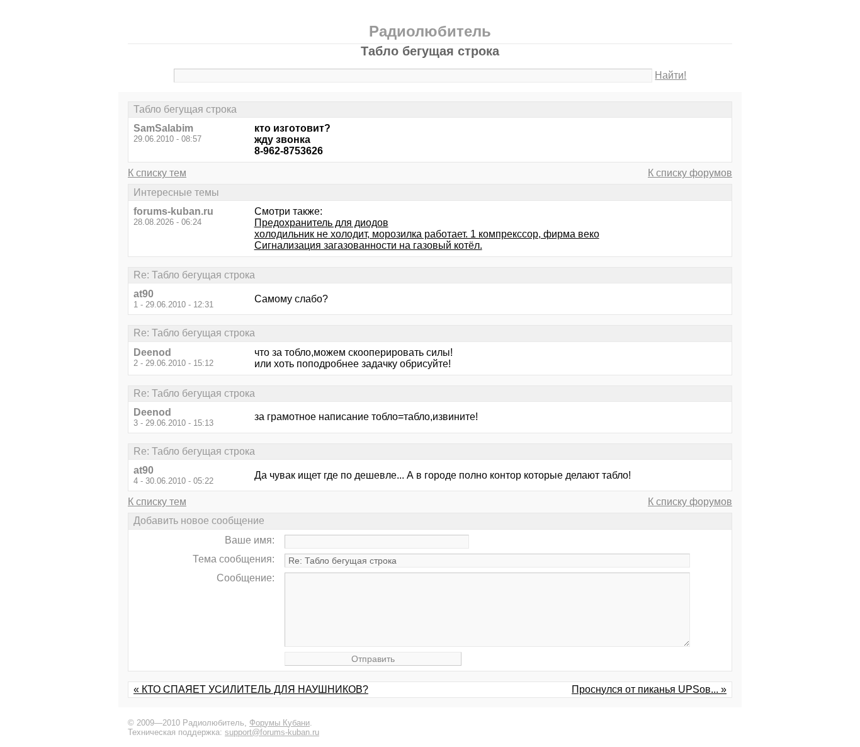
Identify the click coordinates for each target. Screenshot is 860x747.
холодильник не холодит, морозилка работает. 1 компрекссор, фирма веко (426, 234)
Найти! (670, 75)
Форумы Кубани (279, 722)
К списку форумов (690, 173)
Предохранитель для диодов (321, 222)
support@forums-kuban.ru (272, 732)
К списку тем (157, 173)
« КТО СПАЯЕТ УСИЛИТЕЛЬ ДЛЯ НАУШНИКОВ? (250, 689)
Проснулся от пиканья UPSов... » (649, 689)
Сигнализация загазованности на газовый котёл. (368, 245)
